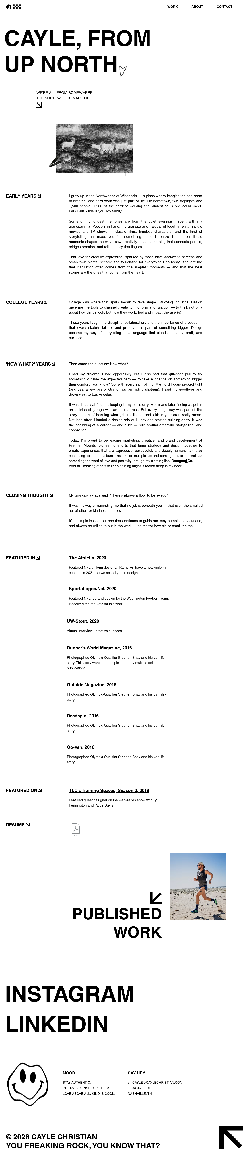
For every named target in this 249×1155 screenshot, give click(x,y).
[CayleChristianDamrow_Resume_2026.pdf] (76, 830)
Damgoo (178, 461)
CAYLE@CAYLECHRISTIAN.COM (157, 1082)
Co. (190, 461)
